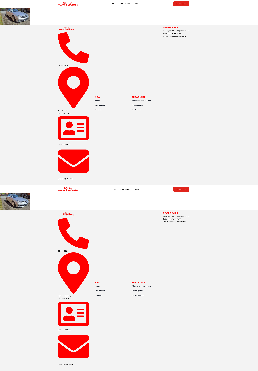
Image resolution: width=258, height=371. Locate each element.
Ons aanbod (125, 4)
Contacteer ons (138, 110)
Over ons (137, 4)
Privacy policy (137, 105)
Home (113, 4)
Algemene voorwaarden (141, 100)
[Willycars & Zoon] (66, 28)
